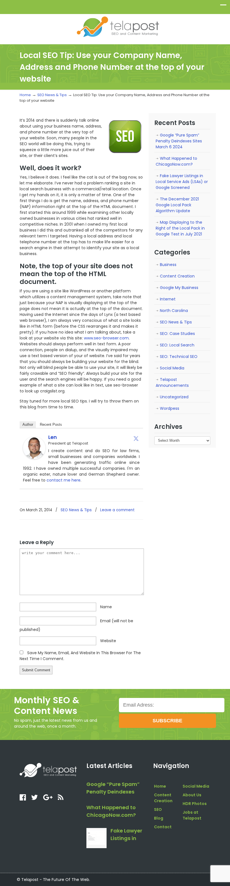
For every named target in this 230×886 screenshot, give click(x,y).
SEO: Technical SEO (178, 356)
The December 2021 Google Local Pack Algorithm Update (177, 205)
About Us (192, 795)
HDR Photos (195, 803)
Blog (158, 818)
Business (168, 264)
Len (52, 437)
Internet (168, 299)
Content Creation (177, 276)
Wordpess (169, 408)
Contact (163, 827)
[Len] (34, 458)
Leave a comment (117, 510)
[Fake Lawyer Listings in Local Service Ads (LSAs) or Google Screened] (96, 838)
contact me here (64, 480)
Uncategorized (174, 397)
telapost (118, 27)
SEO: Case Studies (177, 333)
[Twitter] (136, 438)
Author (27, 424)
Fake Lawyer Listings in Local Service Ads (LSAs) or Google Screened (182, 181)
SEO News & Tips (52, 94)
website (108, 641)
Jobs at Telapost (192, 815)
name (106, 607)
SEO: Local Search (177, 345)
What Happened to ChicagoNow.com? (176, 161)
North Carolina (174, 310)
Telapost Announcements (172, 382)
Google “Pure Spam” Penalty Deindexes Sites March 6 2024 (179, 141)
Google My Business (179, 287)
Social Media (172, 368)
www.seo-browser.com (106, 338)
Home (25, 94)
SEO (158, 809)
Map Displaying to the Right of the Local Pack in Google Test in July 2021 (180, 228)
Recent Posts (51, 424)
